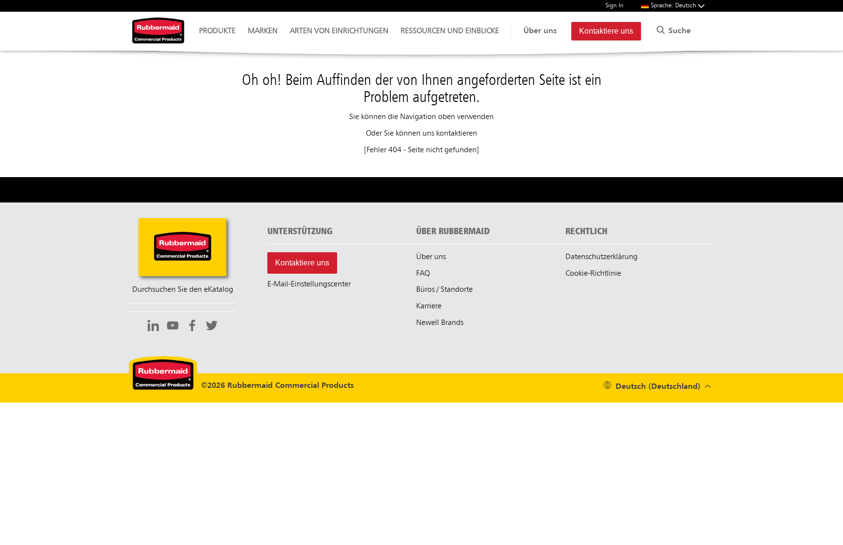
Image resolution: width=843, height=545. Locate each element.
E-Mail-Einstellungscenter (309, 284)
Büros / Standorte (444, 290)
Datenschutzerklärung (601, 257)
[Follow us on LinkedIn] (153, 327)
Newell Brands (439, 323)
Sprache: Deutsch (674, 5)
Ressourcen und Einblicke (450, 31)
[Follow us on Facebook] (192, 327)
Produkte (217, 31)
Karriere (429, 306)
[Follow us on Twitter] (212, 327)
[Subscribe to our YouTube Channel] (172, 327)
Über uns (540, 31)
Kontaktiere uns (606, 31)
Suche (678, 31)
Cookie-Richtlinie (593, 274)
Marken (263, 31)
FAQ (423, 274)
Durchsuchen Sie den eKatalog (182, 290)
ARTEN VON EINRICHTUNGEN (339, 31)
